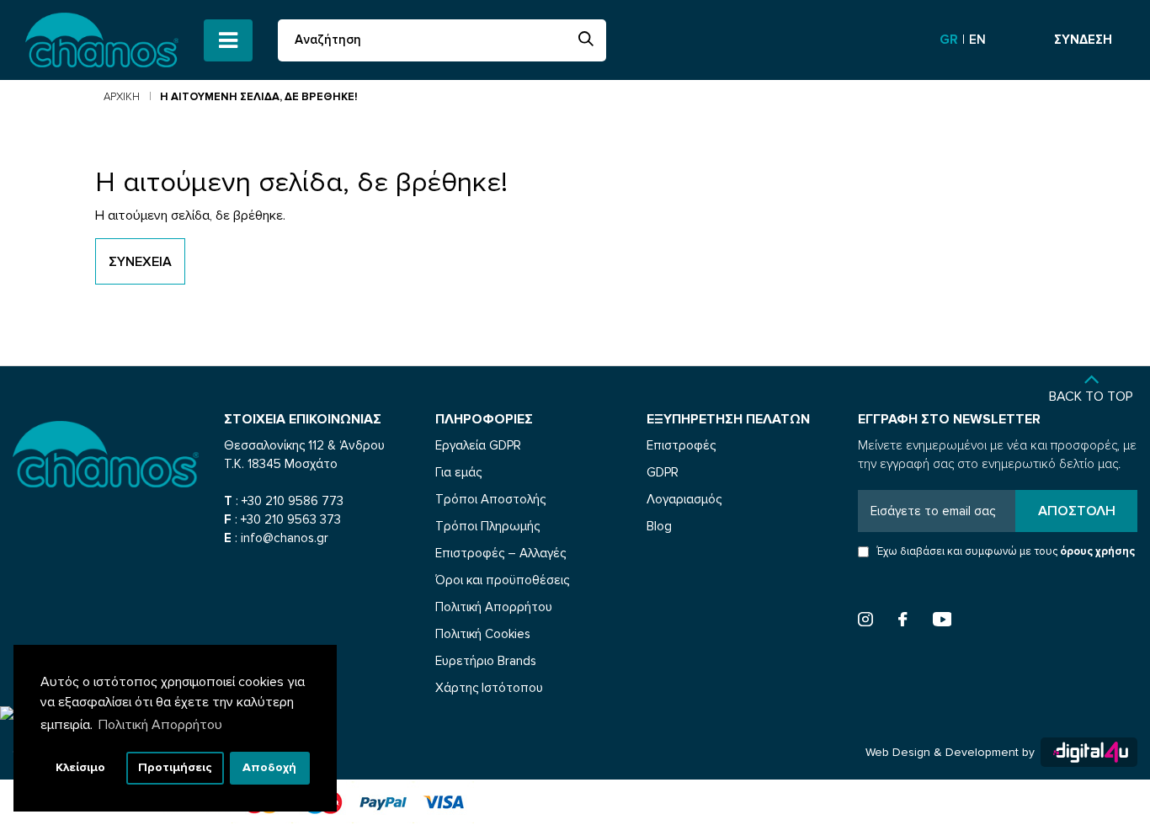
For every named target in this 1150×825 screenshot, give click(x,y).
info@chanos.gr (284, 538)
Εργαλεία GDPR (478, 445)
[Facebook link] (902, 621)
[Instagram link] (865, 621)
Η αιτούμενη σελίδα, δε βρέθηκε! (259, 97)
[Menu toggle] (228, 40)
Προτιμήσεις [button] (175, 767)
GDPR (663, 472)
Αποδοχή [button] (269, 767)
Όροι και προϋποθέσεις (502, 580)
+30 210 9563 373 (291, 519)
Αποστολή (1076, 511)
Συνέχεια (140, 261)
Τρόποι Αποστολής (490, 499)
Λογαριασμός (684, 499)
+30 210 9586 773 (292, 500)
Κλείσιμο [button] (80, 767)
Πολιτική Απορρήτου (493, 607)
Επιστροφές (681, 445)
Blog (659, 526)
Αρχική (122, 97)
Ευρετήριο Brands (485, 660)
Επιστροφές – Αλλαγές (500, 553)
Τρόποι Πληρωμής (487, 526)
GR (950, 39)
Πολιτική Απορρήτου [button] (160, 724)
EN (977, 39)
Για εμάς (458, 472)
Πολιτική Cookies (482, 633)
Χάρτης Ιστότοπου (489, 687)
